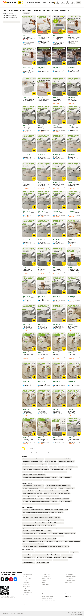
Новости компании (69, 574)
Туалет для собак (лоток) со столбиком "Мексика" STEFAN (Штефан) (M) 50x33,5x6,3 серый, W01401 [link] (44, 38)
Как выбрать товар (46, 574)
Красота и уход (26, 590)
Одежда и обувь (26, 584)
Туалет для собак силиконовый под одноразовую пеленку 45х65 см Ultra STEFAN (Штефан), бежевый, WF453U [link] (58, 355)
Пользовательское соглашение (16, 613)
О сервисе (44, 580)
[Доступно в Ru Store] (15, 580)
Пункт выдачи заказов (70, 580)
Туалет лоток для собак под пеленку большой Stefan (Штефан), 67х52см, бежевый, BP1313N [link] (44, 100)
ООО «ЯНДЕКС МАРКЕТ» (77, 612)
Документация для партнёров (48, 600)
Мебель (25, 576)
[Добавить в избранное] (34, 17)
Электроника (26, 582)
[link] (33, 459)
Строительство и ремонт (28, 604)
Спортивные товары (27, 600)
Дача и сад (25, 594)
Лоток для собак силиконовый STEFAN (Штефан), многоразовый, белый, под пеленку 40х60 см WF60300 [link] (59, 100)
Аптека (24, 588)
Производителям (69, 578)
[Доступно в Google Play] (7, 580)
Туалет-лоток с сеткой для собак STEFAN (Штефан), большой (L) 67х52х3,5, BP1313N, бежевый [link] (28, 69)
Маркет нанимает (69, 582)
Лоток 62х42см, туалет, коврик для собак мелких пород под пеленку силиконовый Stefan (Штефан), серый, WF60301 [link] (74, 128)
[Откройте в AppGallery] (11, 580)
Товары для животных (28, 602)
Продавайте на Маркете (47, 598)
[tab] (6, 6)
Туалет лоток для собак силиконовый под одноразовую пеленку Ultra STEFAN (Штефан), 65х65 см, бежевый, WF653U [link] (74, 242)
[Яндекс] (80, 614)
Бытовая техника (27, 578)
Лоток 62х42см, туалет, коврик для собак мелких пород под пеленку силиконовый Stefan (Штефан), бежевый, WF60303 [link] (58, 327)
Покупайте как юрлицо (47, 578)
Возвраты (44, 582)
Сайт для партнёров (46, 602)
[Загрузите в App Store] (2, 580)
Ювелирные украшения (28, 607)
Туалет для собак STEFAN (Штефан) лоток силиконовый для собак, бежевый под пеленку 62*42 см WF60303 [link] (59, 128)
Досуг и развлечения (27, 574)
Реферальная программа (70, 576)
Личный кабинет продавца (47, 596)
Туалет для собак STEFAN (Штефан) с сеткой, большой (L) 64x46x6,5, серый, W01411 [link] (29, 38)
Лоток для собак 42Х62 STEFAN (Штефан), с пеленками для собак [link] (58, 38)
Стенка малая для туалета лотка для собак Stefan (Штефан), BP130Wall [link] (28, 100)
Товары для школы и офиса (29, 598)
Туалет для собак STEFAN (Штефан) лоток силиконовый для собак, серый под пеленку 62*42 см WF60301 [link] (74, 185)
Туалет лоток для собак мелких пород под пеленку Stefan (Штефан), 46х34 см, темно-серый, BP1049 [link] (73, 270)
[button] (26, 13)
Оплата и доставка (46, 576)
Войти (78, 2)
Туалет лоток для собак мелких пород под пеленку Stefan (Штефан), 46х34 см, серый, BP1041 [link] (44, 298)
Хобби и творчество (27, 592)
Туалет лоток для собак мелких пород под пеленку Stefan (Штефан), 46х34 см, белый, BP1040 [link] (58, 440)
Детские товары (26, 606)
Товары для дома (26, 586)
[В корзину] (34, 32)
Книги (24, 596)
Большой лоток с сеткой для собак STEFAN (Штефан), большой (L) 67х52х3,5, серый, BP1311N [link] (74, 38)
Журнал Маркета (45, 584)
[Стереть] (45, 2)
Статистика (5, 613)
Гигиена (25, 580)
